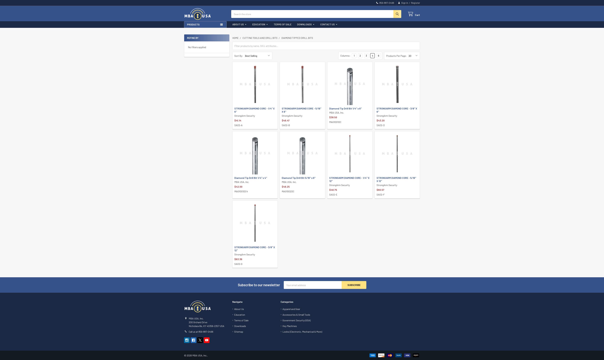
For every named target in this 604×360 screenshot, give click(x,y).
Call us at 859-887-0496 (201, 331)
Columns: (345, 55)
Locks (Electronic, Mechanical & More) (302, 331)
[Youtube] (207, 340)
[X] (200, 340)
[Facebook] (193, 340)
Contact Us (327, 24)
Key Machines (289, 325)
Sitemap (238, 331)
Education (258, 24)
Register (415, 2)
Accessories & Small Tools (296, 314)
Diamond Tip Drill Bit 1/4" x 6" (345, 108)
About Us (238, 24)
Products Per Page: (396, 55)
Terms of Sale (282, 24)
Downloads (304, 24)
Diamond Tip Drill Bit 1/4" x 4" (250, 177)
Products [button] (193, 24)
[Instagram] (187, 340)
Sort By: (238, 55)
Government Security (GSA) (296, 320)
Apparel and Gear (291, 308)
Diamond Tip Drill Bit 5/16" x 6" (298, 177)
